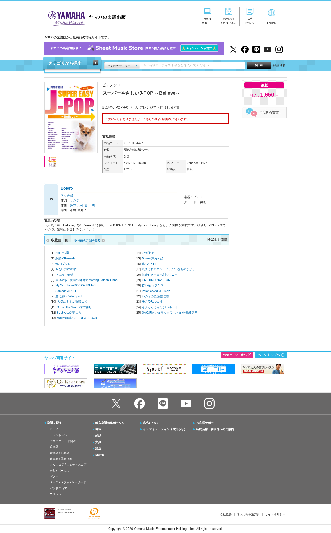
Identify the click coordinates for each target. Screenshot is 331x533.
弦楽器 (54, 447)
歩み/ (152, 301)
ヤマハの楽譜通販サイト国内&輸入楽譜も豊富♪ (133, 48)
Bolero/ (152, 258)
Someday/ (66, 291)
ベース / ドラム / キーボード (68, 482)
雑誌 (98, 435)
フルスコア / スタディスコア (68, 464)
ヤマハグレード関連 (63, 441)
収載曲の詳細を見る (87, 240)
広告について (152, 423)
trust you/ (69, 312)
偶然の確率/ (77, 318)
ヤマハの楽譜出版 (85, 18)
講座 (98, 448)
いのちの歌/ (155, 296)
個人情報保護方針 (248, 514)
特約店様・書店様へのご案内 (215, 429)
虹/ (63, 264)
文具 (98, 442)
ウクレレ (55, 494)
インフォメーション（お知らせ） (165, 429)
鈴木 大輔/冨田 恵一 (84, 205)
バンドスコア (58, 488)
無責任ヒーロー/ (159, 274)
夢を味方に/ (66, 269)
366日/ (148, 253)
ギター (54, 476)
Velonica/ (156, 291)
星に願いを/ (68, 296)
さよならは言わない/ (161, 307)
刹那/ (65, 258)
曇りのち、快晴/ (86, 280)
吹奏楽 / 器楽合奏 (61, 458)
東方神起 (67, 195)
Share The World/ (74, 307)
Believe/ (62, 253)
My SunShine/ (76, 285)
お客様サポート (206, 423)
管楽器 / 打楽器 (59, 453)
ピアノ (54, 429)
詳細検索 (279, 65)
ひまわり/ (64, 274)
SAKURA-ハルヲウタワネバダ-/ (169, 312)
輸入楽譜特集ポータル (110, 423)
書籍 (98, 429)
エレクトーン (58, 435)
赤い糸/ (152, 285)
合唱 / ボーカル (59, 470)
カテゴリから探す (65, 63)
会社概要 (226, 514)
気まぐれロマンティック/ (168, 269)
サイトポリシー (275, 514)
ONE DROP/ (156, 280)
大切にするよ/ (72, 301)
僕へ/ (149, 264)
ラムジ (74, 200)
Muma (99, 455)
